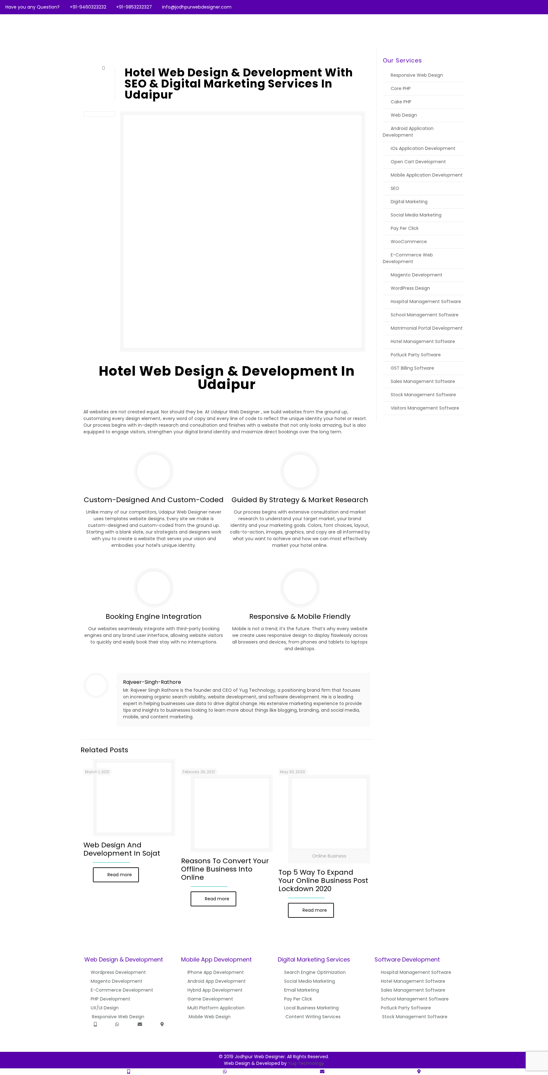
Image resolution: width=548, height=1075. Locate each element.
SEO (395, 188)
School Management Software (425, 315)
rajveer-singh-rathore (152, 682)
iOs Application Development (423, 148)
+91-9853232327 (134, 7)
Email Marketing (301, 990)
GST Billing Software (412, 368)
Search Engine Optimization (315, 972)
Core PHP (401, 88)
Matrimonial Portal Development (427, 328)
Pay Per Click (405, 228)
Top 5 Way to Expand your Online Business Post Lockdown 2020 (323, 880)
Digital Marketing (409, 201)
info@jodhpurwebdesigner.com (197, 7)
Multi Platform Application (216, 1008)
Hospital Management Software (426, 301)
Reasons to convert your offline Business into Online (225, 869)
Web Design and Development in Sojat (121, 849)
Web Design (404, 115)
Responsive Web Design (417, 75)
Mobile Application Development (427, 175)
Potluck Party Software (416, 355)
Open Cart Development (418, 162)
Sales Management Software (423, 381)
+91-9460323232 (88, 7)
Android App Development (216, 981)
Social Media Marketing (416, 215)
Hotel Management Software (423, 341)
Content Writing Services (313, 1016)
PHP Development (110, 999)
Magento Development (416, 275)
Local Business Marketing (311, 1008)
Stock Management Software (423, 395)
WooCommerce (409, 241)
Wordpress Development (118, 972)
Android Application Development (408, 131)
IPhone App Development (215, 972)
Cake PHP (401, 102)
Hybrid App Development (215, 990)
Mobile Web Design (210, 1016)
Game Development (210, 999)
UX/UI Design (105, 1008)
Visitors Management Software (425, 408)
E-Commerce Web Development (408, 258)
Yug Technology (306, 1063)
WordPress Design (410, 288)
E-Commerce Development (122, 990)
